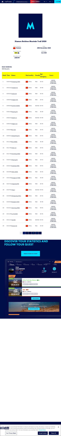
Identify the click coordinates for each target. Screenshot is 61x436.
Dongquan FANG (15, 177)
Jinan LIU (13, 147)
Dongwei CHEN (15, 201)
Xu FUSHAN (14, 213)
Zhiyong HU (14, 159)
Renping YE (14, 111)
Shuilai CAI (14, 225)
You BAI (13, 219)
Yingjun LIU (14, 123)
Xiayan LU (14, 117)
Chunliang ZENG (15, 153)
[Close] (58, 427)
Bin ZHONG (14, 141)
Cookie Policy (42, 430)
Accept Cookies (43, 433)
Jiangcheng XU (15, 135)
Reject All (53, 433)
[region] (30, 430)
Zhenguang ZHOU (16, 195)
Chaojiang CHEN (15, 81)
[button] (22, 1)
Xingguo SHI (14, 99)
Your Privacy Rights (11, 433)
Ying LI (13, 189)
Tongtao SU (14, 87)
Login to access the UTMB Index (53, 82)
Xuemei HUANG (15, 105)
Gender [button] (36, 75)
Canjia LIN (14, 93)
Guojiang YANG (15, 165)
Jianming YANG (15, 207)
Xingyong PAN (15, 183)
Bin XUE (13, 129)
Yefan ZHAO (14, 171)
